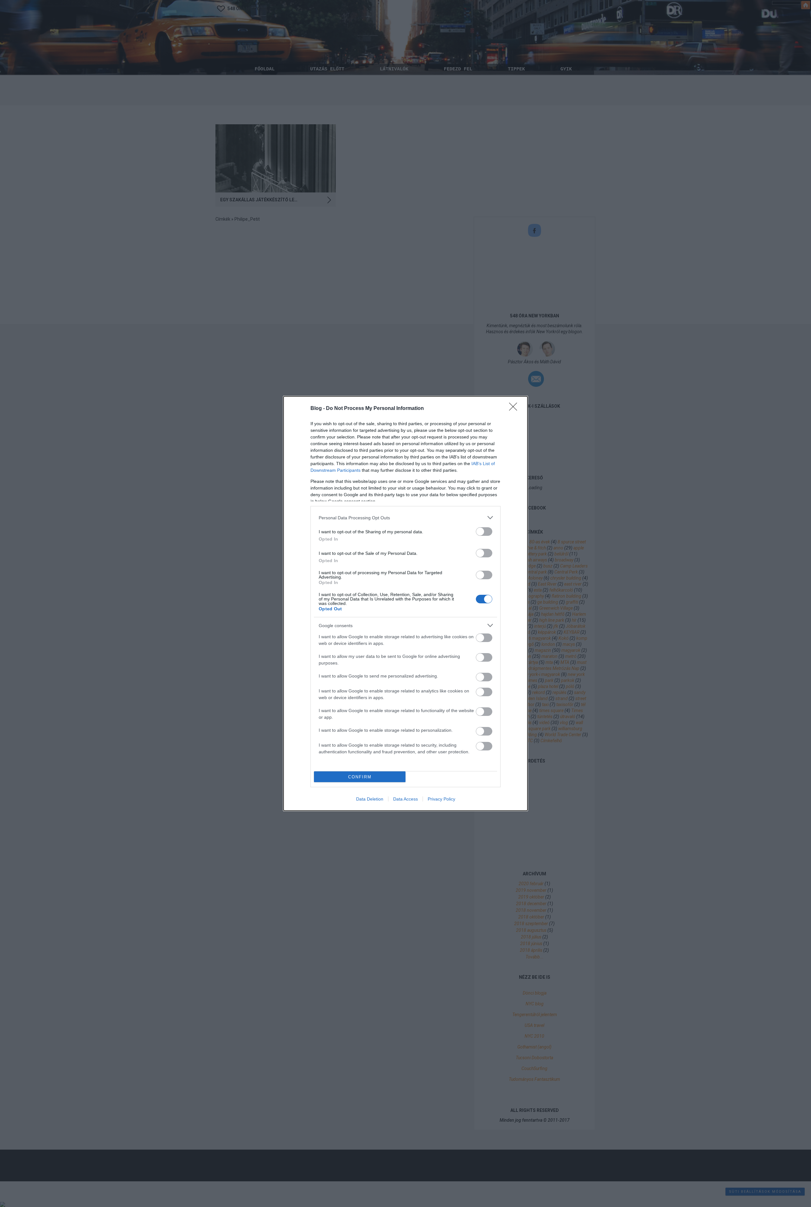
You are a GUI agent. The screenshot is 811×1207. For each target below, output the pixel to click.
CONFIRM (360, 777)
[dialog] (405, 603)
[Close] (515, 409)
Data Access (405, 798)
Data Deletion (369, 798)
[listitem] (405, 517)
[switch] (484, 531)
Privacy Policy (441, 798)
